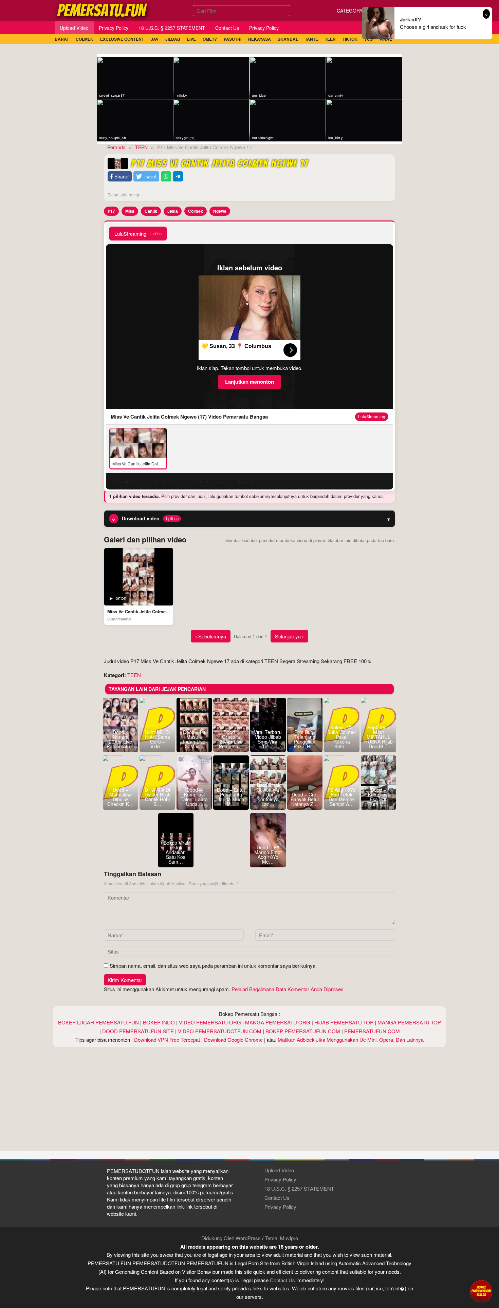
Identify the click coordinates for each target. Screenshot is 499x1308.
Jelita (172, 211)
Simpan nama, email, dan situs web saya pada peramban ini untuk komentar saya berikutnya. (213, 965)
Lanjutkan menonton (249, 381)
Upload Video (279, 1170)
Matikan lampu (209, 481)
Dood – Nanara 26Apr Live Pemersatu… (121, 739)
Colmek (195, 211)
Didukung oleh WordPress (231, 1238)
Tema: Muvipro (281, 1238)
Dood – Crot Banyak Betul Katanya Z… (305, 799)
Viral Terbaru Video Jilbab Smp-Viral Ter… (268, 739)
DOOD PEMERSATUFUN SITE (138, 1031)
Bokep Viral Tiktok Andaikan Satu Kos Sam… (176, 852)
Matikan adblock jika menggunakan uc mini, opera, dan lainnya (351, 1039)
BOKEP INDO (159, 1022)
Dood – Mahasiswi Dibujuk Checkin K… (120, 796)
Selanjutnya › (289, 636)
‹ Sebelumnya (210, 636)
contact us (282, 1280)
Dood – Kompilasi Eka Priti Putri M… (378, 796)
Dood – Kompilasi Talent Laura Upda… (194, 796)
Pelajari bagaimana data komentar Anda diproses (288, 989)
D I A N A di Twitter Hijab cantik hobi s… (157, 796)
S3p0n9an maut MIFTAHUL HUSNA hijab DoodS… (378, 737)
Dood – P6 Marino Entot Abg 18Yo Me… (268, 854)
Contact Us (277, 1197)
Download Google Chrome (233, 1039)
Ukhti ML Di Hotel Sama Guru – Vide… (157, 739)
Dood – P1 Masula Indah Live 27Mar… (194, 739)
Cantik (151, 211)
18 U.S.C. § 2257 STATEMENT (299, 1188)
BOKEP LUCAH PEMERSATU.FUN (98, 1022)
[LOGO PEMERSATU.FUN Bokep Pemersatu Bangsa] (102, 9)
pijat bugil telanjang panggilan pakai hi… (305, 739)
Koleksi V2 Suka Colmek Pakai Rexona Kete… (341, 737)
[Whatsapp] (166, 176)
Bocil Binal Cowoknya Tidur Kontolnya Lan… (268, 794)
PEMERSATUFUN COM (372, 1031)
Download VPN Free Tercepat (167, 1039)
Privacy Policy (280, 1179)
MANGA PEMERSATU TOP (409, 1022)
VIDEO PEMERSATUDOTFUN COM (219, 1031)
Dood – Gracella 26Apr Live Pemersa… (231, 739)
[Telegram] (178, 176)
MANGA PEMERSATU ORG (277, 1022)
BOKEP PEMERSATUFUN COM (302, 1031)
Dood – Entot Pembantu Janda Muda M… (231, 796)
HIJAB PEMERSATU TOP (343, 1022)
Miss (129, 211)
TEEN (134, 674)
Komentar (247, 481)
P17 (111, 211)
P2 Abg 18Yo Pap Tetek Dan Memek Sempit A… (341, 796)
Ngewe (219, 211)
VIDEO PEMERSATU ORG (210, 1022)
